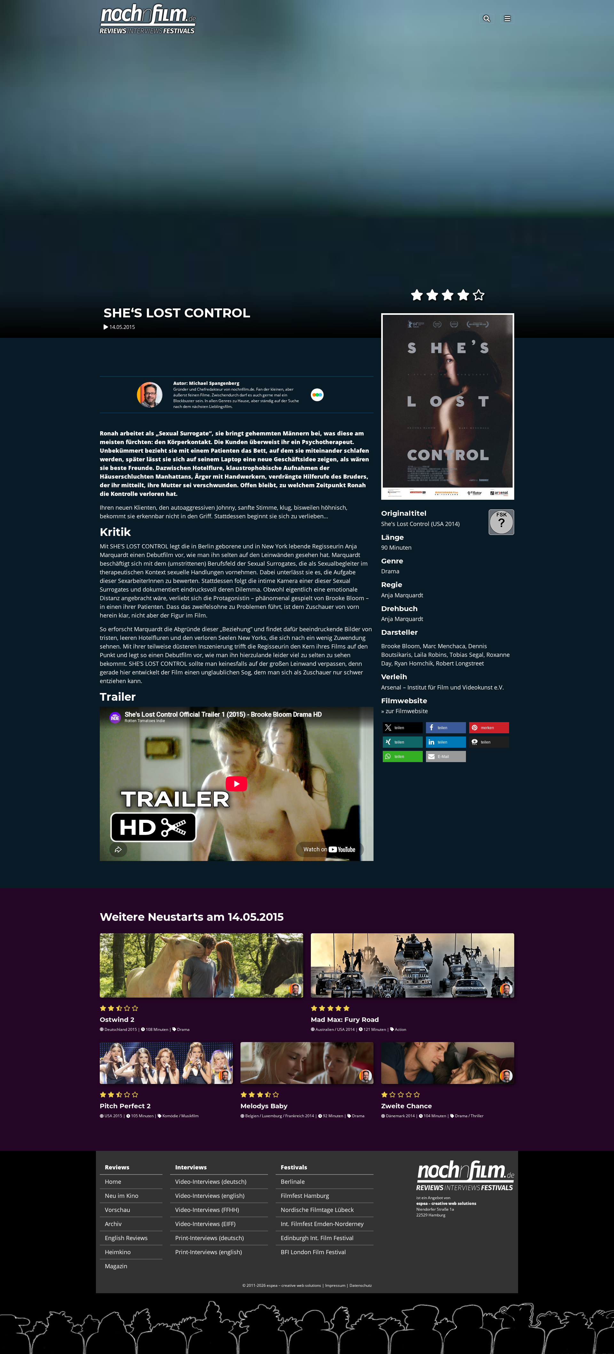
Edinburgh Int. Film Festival (317, 1238)
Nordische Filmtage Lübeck (317, 1210)
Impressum (335, 1285)
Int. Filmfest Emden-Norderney (322, 1224)
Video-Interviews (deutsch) (210, 1181)
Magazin (116, 1266)
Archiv (113, 1224)
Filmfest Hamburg (305, 1195)
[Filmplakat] (447, 410)
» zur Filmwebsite (404, 711)
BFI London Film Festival (313, 1252)
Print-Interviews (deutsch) (209, 1238)
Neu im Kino (121, 1195)
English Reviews (126, 1238)
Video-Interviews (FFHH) (207, 1210)
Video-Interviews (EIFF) (205, 1224)
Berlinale (293, 1181)
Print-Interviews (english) (208, 1252)
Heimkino (118, 1252)
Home (113, 1181)
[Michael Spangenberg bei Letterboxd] (317, 394)
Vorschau (117, 1210)
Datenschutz (361, 1285)
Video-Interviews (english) (209, 1195)
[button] (403, 727)
